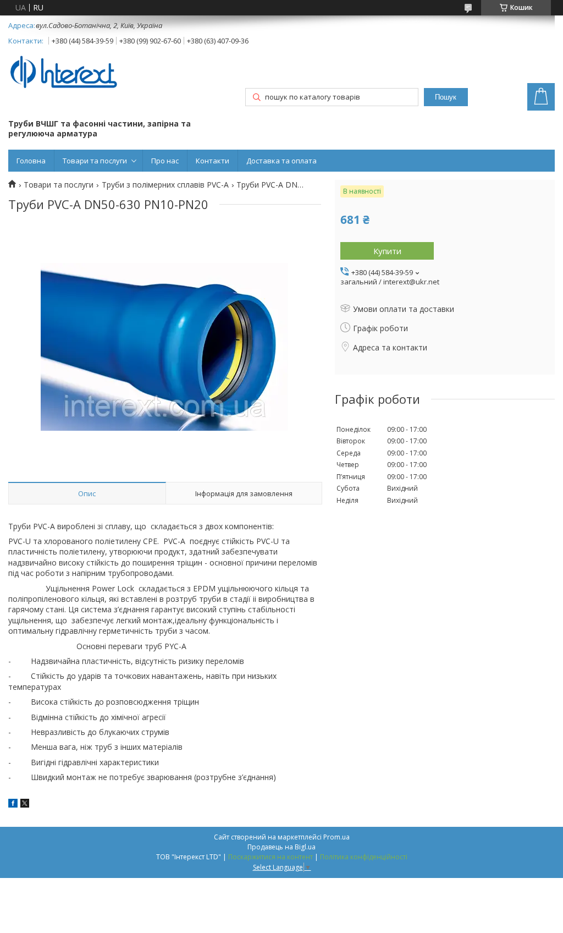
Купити (387, 250)
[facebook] (13, 804)
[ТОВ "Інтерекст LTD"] (63, 73)
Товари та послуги (95, 161)
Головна (31, 161)
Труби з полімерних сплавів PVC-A (165, 185)
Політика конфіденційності (363, 856)
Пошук (445, 97)
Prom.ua (336, 837)
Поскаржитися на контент (270, 856)
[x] (24, 804)
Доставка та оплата (281, 161)
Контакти (212, 161)
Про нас (165, 161)
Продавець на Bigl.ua (281, 847)
